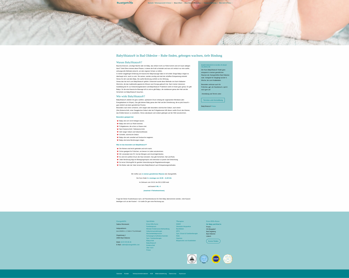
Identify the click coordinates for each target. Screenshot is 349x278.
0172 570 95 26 (126, 242)
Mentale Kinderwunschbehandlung (157, 229)
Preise (213, 106)
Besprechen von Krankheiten (186, 240)
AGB (151, 273)
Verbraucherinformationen (140, 273)
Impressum (182, 273)
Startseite (151, 3)
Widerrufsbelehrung (161, 273)
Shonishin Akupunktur (183, 226)
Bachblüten (180, 229)
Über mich (149, 248)
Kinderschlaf (150, 245)
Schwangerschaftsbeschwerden (157, 236)
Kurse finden (213, 241)
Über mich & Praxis (225, 3)
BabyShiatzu (151, 243)
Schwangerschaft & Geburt (163, 3)
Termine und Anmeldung (213, 100)
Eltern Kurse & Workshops (192, 3)
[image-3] (216, 263)
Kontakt (126, 273)
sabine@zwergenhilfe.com (131, 245)
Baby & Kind (178, 3)
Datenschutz (172, 273)
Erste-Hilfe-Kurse (152, 224)
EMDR (178, 224)
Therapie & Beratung (210, 3)
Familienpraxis (151, 226)
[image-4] (204, 263)
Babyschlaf (150, 240)
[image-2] (192, 263)
